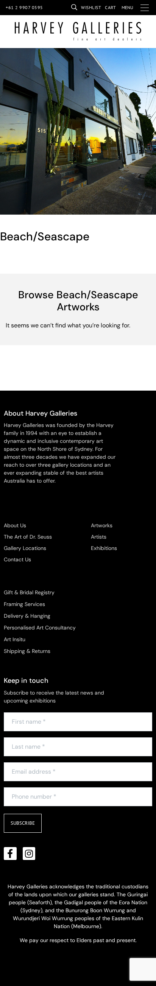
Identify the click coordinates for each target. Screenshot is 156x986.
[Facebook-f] (10, 853)
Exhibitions (104, 548)
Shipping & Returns (27, 651)
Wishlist (91, 7)
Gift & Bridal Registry (29, 592)
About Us (15, 525)
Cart (110, 7)
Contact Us (17, 559)
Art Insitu (14, 639)
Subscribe (23, 823)
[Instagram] (29, 853)
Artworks (101, 525)
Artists (98, 536)
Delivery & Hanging (27, 615)
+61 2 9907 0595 (24, 7)
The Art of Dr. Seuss (28, 536)
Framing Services (24, 604)
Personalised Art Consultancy (40, 627)
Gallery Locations (25, 548)
